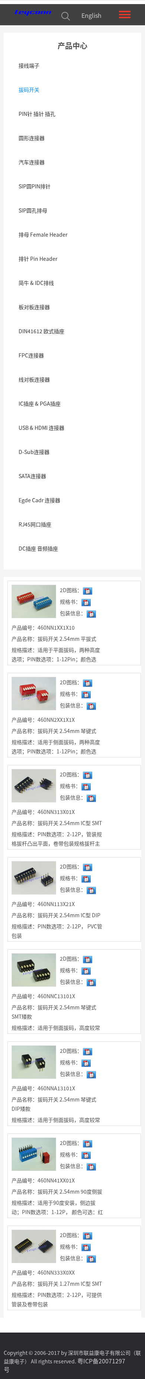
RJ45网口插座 (35, 524)
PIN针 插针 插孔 (37, 113)
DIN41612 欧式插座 (41, 331)
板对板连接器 (34, 307)
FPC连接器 (31, 355)
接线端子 (29, 65)
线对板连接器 (34, 379)
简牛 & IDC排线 (36, 282)
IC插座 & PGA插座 (40, 403)
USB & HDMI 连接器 (41, 427)
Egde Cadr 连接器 (39, 500)
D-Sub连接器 (34, 451)
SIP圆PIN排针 (35, 186)
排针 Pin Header (38, 258)
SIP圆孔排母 (33, 210)
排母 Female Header (43, 234)
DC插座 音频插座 (38, 548)
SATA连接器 (32, 476)
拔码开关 (29, 89)
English (91, 15)
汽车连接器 (32, 162)
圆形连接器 (32, 138)
